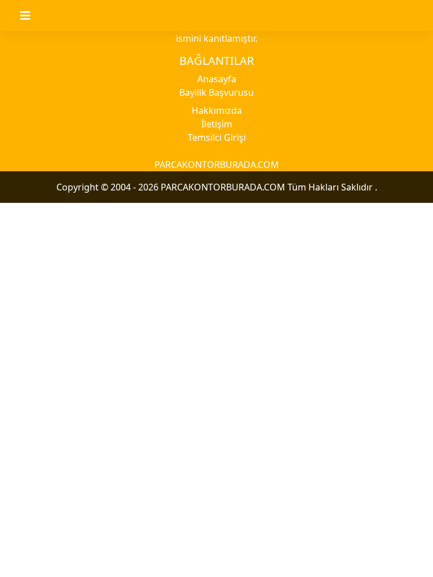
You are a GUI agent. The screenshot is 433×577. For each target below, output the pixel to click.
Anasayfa (216, 79)
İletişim (216, 124)
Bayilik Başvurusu (216, 92)
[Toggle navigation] (32, 15)
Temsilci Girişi (217, 137)
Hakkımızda (217, 110)
